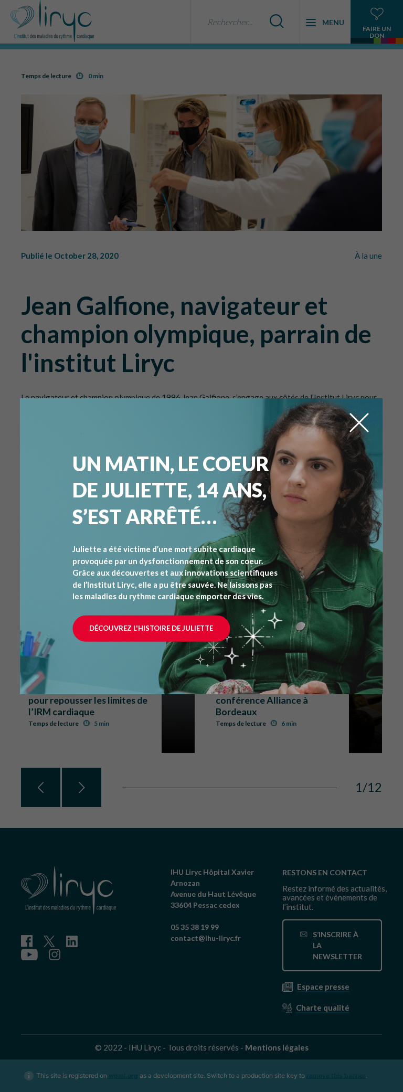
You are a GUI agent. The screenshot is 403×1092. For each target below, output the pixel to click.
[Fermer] (359, 421)
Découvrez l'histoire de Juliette (151, 628)
